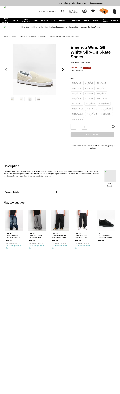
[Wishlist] (93, 11)
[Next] (63, 70)
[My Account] (84, 10)
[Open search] (62, 11)
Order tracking (73, 11)
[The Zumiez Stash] (103, 11)
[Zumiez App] (60, 29)
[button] (34, 69)
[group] (46, 3)
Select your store (96, 3)
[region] (34, 73)
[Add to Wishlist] (113, 127)
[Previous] (6, 70)
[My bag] (114, 11)
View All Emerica (110, 185)
